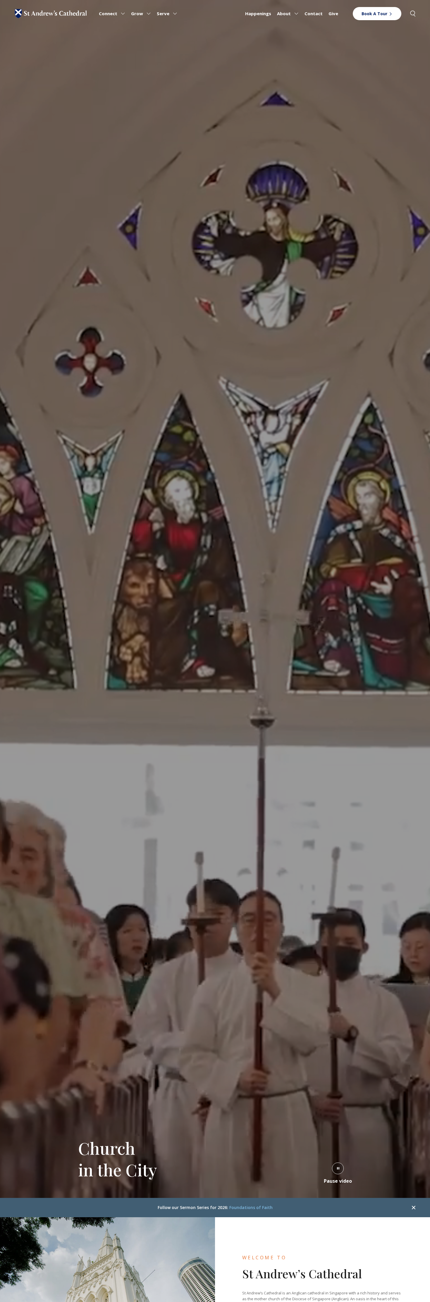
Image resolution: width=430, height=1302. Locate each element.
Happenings (258, 13)
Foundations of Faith (251, 1207)
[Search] (412, 14)
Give (333, 13)
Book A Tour (374, 13)
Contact (314, 13)
